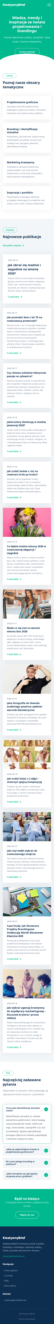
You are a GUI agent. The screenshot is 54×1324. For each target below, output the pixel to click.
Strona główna (10, 1270)
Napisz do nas (27, 1215)
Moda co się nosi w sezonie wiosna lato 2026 (23, 629)
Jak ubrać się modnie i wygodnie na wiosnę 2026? (24, 269)
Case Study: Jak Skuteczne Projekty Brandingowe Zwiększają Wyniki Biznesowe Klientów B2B (25, 931)
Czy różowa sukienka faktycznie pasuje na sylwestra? (26, 374)
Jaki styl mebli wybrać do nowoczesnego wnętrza (22, 852)
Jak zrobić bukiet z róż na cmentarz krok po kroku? (22, 472)
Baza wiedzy (10, 1285)
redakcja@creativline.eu (14, 1256)
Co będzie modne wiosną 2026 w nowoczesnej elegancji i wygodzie (26, 550)
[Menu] (48, 5)
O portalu (8, 1275)
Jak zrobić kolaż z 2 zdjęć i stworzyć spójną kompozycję (24, 780)
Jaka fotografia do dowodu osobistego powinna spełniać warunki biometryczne (24, 706)
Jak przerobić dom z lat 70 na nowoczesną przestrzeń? (24, 319)
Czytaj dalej (13, 297)
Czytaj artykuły (27, 51)
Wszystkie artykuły (12, 245)
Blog (6, 1280)
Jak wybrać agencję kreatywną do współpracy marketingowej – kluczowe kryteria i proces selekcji (26, 1013)
